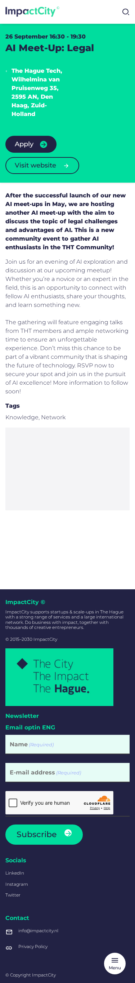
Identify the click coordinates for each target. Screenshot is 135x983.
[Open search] (126, 12)
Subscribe (37, 834)
